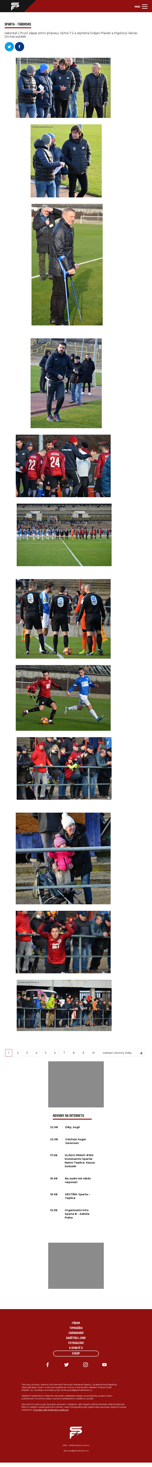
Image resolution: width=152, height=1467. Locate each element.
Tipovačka (76, 1328)
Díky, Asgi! (72, 1127)
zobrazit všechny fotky (117, 1052)
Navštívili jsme (76, 1338)
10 (93, 1052)
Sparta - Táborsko (18, 24)
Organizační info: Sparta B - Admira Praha (77, 1214)
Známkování (76, 1333)
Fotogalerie (76, 1343)
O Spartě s (76, 1348)
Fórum (76, 1323)
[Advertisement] (76, 1084)
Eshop (76, 1353)
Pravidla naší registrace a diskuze (50, 1409)
